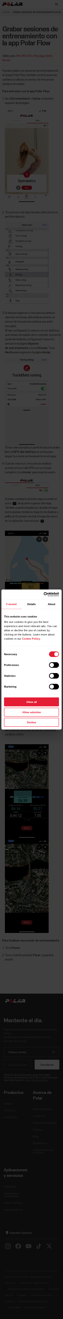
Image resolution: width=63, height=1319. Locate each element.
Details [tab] (31, 603)
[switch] (54, 665)
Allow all (31, 701)
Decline (31, 722)
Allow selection (31, 712)
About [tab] (51, 603)
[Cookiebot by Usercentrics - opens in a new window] (44, 594)
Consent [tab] (11, 603)
